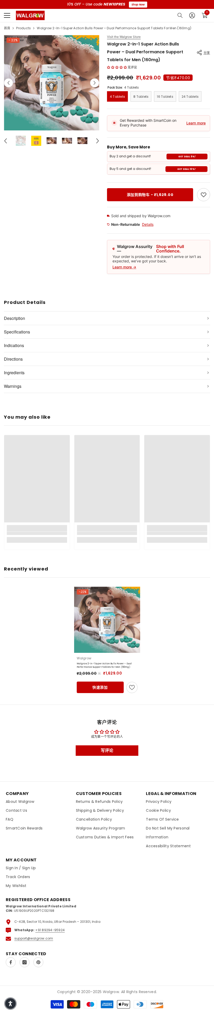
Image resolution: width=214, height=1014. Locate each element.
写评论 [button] (107, 750)
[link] (203, 194)
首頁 (7, 28)
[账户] (192, 15)
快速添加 (100, 687)
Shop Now (138, 5)
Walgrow (84, 658)
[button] (8, 82)
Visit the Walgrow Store (124, 37)
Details (147, 224)
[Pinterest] (38, 962)
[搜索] (180, 15)
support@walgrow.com (33, 938)
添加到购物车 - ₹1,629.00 (150, 194)
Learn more (196, 123)
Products (23, 28)
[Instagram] (24, 962)
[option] (51, 82)
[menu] (7, 15)
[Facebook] (11, 962)
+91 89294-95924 (50, 930)
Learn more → (124, 267)
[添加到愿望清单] (132, 687)
